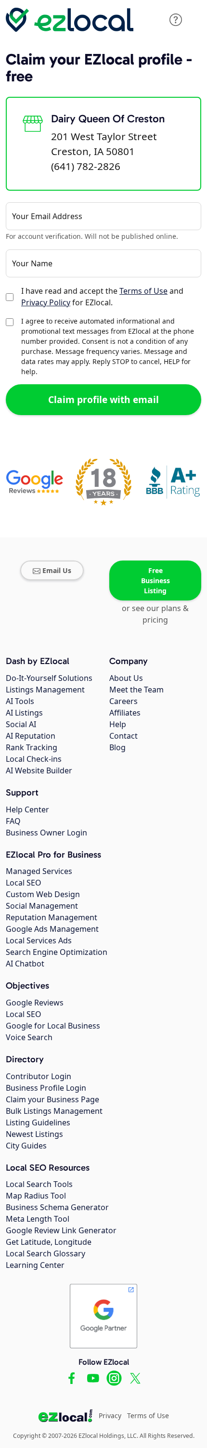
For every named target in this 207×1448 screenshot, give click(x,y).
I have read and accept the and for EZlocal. (102, 297)
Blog (117, 747)
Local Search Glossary (45, 1253)
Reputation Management (51, 917)
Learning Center (35, 1265)
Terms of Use (143, 291)
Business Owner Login (46, 832)
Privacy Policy (45, 302)
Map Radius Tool (36, 1195)
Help (117, 724)
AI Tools (20, 701)
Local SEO (23, 882)
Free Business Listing (155, 580)
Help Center (27, 809)
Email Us (56, 570)
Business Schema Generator (57, 1207)
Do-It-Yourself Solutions (49, 678)
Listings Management (45, 689)
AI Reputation (30, 736)
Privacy (110, 1415)
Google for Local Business (53, 1025)
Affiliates (125, 712)
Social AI (21, 724)
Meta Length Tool (37, 1218)
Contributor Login (38, 1076)
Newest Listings (34, 1134)
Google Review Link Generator (61, 1230)
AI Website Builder (39, 770)
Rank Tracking (31, 747)
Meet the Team (136, 689)
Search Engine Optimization (56, 952)
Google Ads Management (52, 929)
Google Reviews (35, 1002)
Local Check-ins (34, 759)
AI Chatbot (25, 963)
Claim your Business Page (52, 1099)
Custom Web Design (43, 894)
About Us (126, 678)
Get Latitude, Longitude (48, 1242)
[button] (176, 20)
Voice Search (29, 1037)
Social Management (42, 905)
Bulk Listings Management (54, 1111)
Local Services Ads (39, 940)
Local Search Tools (39, 1184)
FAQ (13, 821)
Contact (123, 736)
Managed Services (39, 871)
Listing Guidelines (38, 1122)
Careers (123, 701)
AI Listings (24, 712)
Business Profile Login (46, 1088)
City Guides (26, 1145)
